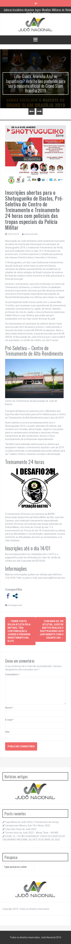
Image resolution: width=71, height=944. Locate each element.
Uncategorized (15, 605)
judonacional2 (31, 234)
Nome (9, 707)
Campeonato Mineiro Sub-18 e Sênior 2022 (27, 825)
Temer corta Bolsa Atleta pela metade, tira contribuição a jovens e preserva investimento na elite (19, 631)
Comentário (12, 674)
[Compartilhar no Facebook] (8, 596)
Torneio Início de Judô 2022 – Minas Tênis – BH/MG (31, 832)
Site (7, 732)
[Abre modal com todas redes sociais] (15, 596)
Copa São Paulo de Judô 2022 (20, 829)
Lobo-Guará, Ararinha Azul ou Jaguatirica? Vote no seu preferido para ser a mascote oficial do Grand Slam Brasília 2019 (35, 83)
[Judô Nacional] (35, 24)
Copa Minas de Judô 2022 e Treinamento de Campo (38, 13)
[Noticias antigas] (35, 791)
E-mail (9, 719)
